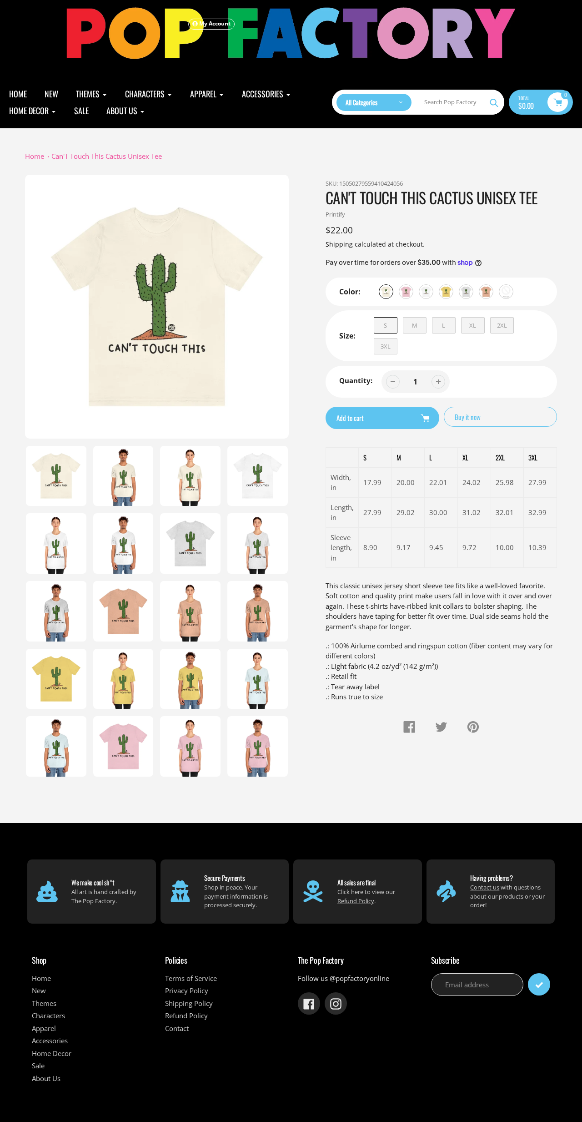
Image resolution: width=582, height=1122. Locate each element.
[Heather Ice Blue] (506, 291)
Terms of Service (191, 978)
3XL (386, 346)
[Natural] (386, 291)
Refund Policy (355, 901)
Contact (177, 1028)
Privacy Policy (186, 990)
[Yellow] (446, 291)
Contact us (484, 887)
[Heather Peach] (486, 291)
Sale (38, 1065)
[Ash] (466, 291)
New (39, 990)
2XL (502, 325)
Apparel (44, 1028)
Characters (48, 1015)
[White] (426, 291)
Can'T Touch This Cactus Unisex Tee (106, 156)
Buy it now (468, 417)
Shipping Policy (189, 1003)
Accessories (50, 1040)
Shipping (339, 244)
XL (472, 325)
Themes (44, 1003)
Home (34, 156)
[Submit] (539, 984)
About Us (46, 1078)
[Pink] (406, 291)
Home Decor (51, 1053)
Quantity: (355, 380)
